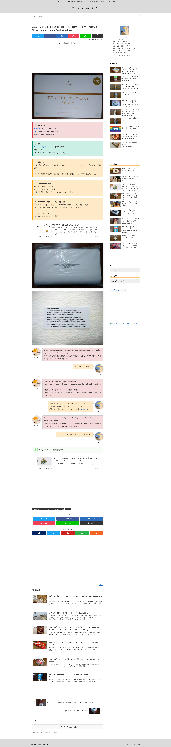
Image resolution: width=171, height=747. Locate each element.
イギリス (69, 509)
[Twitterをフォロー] (53, 533)
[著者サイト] (39, 533)
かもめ (125, 37)
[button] (139, 16)
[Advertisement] (67, 57)
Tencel (36, 131)
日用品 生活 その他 (58, 509)
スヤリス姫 (83, 409)
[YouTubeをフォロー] (68, 533)
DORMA (37, 129)
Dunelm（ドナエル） (41, 147)
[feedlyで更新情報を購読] (82, 533)
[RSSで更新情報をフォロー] (96, 533)
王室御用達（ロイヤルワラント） (42, 509)
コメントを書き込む (68, 727)
